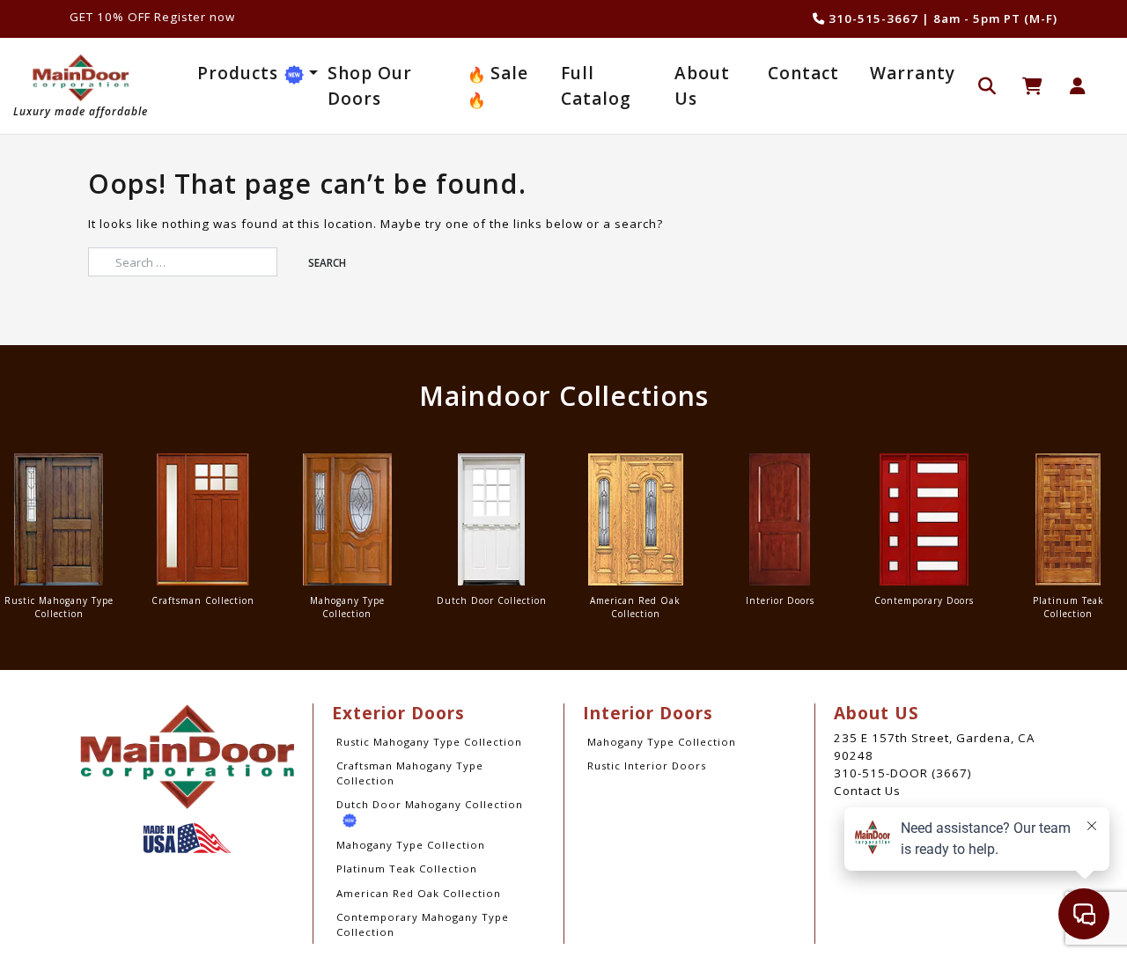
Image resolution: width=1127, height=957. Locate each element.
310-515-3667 (871, 18)
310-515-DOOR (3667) (903, 773)
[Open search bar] (987, 84)
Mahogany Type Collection (410, 844)
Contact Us (867, 791)
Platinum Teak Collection (406, 868)
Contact (803, 73)
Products (240, 73)
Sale (506, 73)
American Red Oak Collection (418, 893)
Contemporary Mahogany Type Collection (422, 924)
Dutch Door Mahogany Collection (429, 804)
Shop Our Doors (370, 86)
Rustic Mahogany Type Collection (429, 741)
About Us (702, 86)
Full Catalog (596, 86)
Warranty (912, 73)
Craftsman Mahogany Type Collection (409, 773)
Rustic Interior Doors (646, 765)
